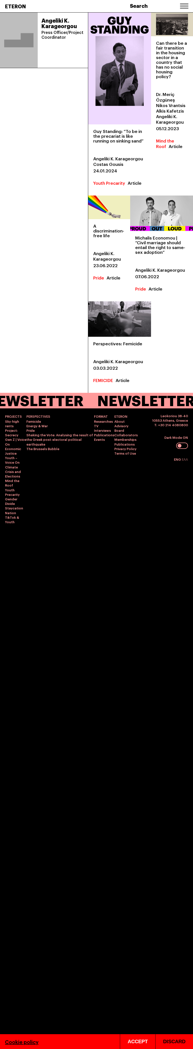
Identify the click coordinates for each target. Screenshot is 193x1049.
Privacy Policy (125, 448)
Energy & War (37, 425)
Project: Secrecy (11, 432)
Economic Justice (13, 450)
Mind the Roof (165, 143)
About (119, 421)
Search (139, 5)
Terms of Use (125, 453)
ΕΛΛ (185, 459)
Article (134, 183)
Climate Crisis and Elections (13, 471)
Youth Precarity (109, 183)
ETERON (15, 6)
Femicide (33, 421)
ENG (178, 459)
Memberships (125, 439)
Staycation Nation (14, 510)
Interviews (102, 430)
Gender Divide (11, 501)
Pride (98, 277)
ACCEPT (138, 1041)
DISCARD (174, 1041)
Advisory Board (121, 428)
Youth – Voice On (12, 459)
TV (96, 425)
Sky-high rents (12, 423)
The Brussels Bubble (42, 448)
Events (99, 439)
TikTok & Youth (12, 519)
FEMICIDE (103, 380)
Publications (104, 435)
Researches (103, 421)
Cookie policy (21, 1041)
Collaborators (126, 435)
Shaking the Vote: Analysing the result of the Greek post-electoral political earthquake (59, 439)
